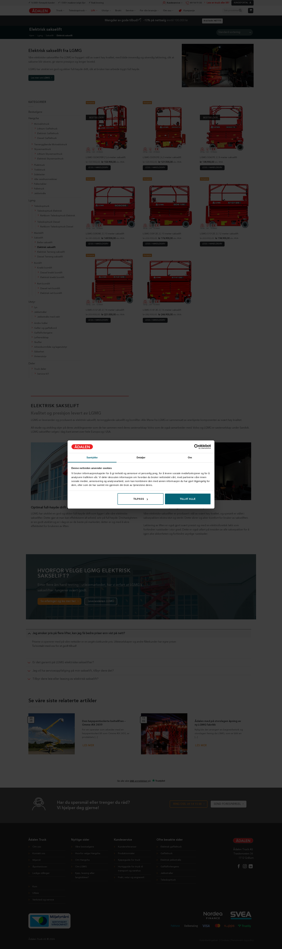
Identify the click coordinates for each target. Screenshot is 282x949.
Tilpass (138, 498)
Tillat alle (188, 498)
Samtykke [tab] (92, 457)
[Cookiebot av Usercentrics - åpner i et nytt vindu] (196, 446)
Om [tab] (190, 457)
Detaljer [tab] (141, 457)
